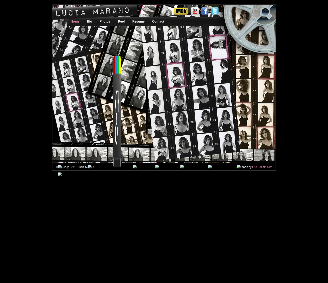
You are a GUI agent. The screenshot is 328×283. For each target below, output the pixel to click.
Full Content (176, 220)
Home (75, 21)
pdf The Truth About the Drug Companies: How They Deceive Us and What (235, 209)
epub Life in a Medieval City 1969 (150, 209)
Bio (89, 21)
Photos (105, 21)
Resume (138, 21)
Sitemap (21, 258)
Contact (158, 21)
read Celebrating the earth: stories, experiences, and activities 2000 (134, 198)
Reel (121, 21)
